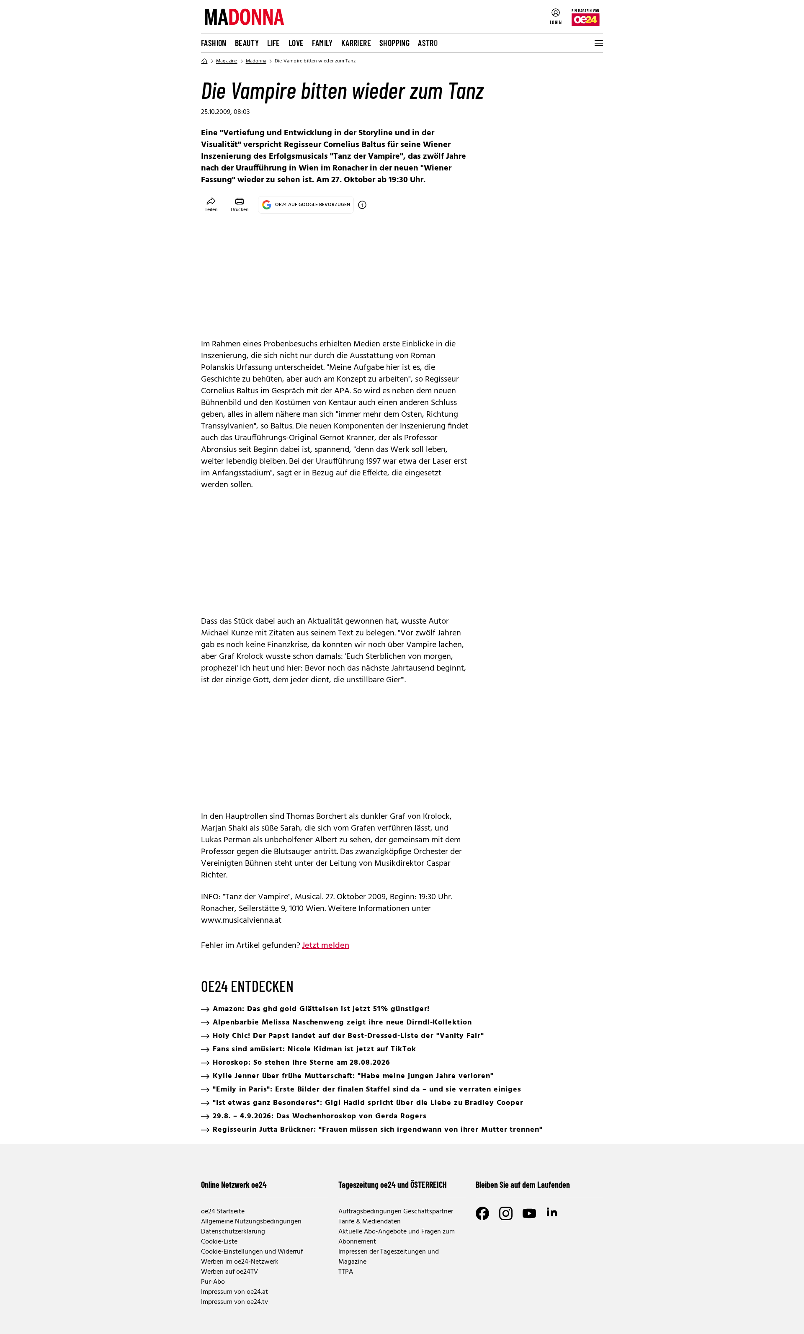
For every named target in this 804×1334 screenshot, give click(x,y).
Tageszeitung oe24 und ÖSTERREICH (392, 1184)
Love (296, 43)
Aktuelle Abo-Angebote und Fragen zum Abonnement (396, 1236)
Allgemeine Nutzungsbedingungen (251, 1221)
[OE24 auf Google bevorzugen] (362, 205)
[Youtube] (529, 1213)
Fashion (214, 43)
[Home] (204, 61)
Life (273, 43)
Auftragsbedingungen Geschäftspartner (395, 1211)
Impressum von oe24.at (234, 1292)
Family (322, 43)
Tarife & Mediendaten (369, 1221)
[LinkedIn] (552, 1213)
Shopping (394, 43)
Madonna (256, 61)
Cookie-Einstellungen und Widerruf (252, 1251)
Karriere (356, 43)
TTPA (345, 1272)
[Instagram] (506, 1213)
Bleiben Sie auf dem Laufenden (523, 1184)
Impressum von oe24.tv (234, 1302)
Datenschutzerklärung (233, 1231)
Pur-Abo (213, 1282)
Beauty (247, 43)
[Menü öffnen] (598, 43)
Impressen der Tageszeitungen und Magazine (388, 1256)
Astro (428, 43)
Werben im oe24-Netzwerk (239, 1262)
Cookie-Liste (219, 1241)
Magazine (226, 61)
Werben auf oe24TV (229, 1272)
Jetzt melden (325, 946)
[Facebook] (482, 1213)
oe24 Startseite (223, 1211)
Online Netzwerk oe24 (234, 1184)
